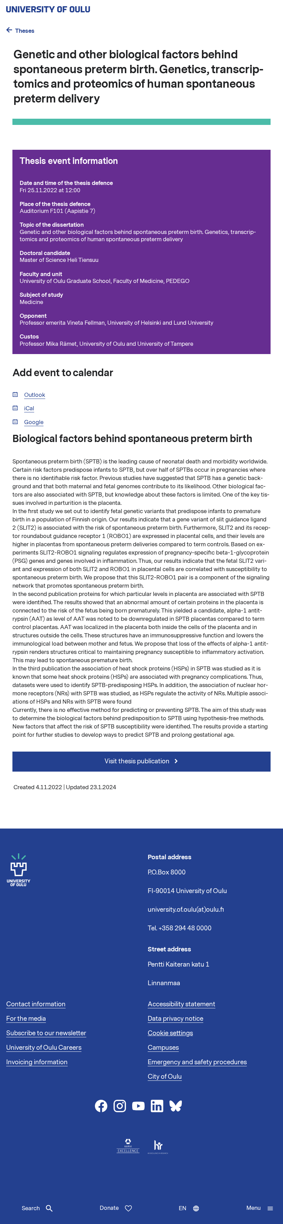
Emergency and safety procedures (197, 1062)
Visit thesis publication (138, 761)
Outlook (34, 395)
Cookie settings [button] (170, 1033)
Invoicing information (37, 1062)
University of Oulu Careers (43, 1047)
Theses (25, 31)
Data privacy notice (175, 1018)
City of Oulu (165, 1076)
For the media (26, 1018)
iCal (29, 408)
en (191, 1214)
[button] (260, 1208)
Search (31, 1208)
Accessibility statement (181, 1004)
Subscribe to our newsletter (46, 1033)
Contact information (36, 1004)
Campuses (163, 1047)
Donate (109, 1208)
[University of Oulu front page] (64, 7)
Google (33, 422)
